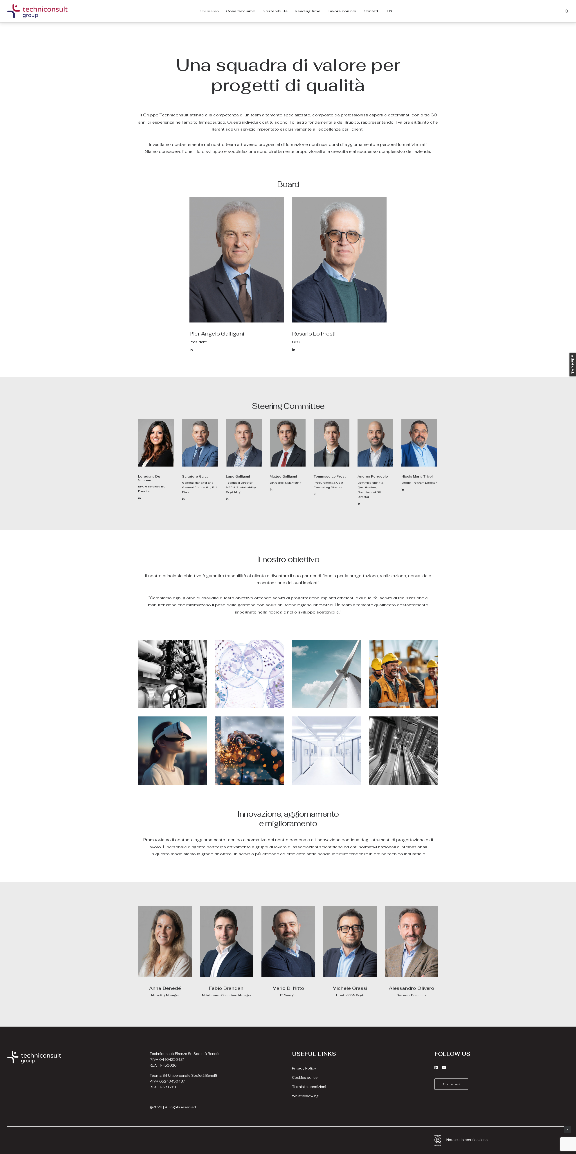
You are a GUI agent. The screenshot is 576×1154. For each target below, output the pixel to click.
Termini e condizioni (309, 1087)
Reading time (307, 11)
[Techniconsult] (37, 11)
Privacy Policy (304, 1068)
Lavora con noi (342, 11)
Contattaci (451, 1084)
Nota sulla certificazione (467, 1140)
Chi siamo (209, 11)
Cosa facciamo (240, 11)
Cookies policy (305, 1077)
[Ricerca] (567, 11)
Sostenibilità (275, 11)
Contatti (372, 11)
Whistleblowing (305, 1096)
